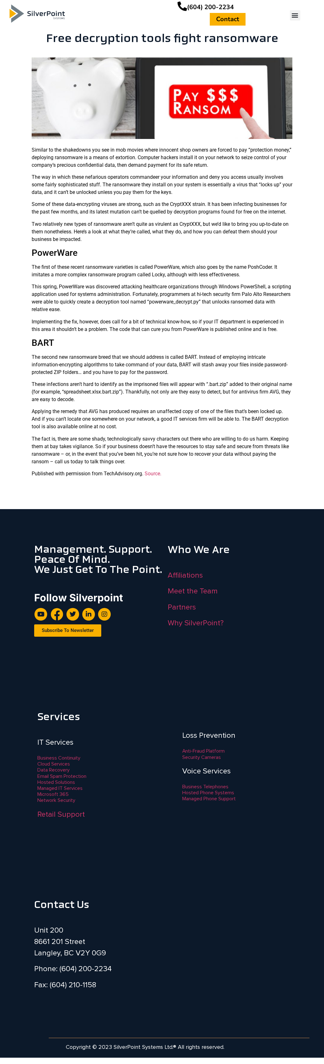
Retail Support (61, 814)
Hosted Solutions (56, 782)
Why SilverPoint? (196, 623)
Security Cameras (201, 757)
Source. (153, 474)
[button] (295, 15)
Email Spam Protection (61, 776)
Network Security (56, 800)
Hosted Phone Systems (208, 793)
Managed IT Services (60, 788)
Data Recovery (53, 770)
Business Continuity (58, 758)
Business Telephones (205, 787)
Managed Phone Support (209, 799)
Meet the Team (193, 591)
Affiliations (185, 575)
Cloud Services (53, 764)
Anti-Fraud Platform (203, 751)
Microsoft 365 (53, 794)
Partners (182, 607)
